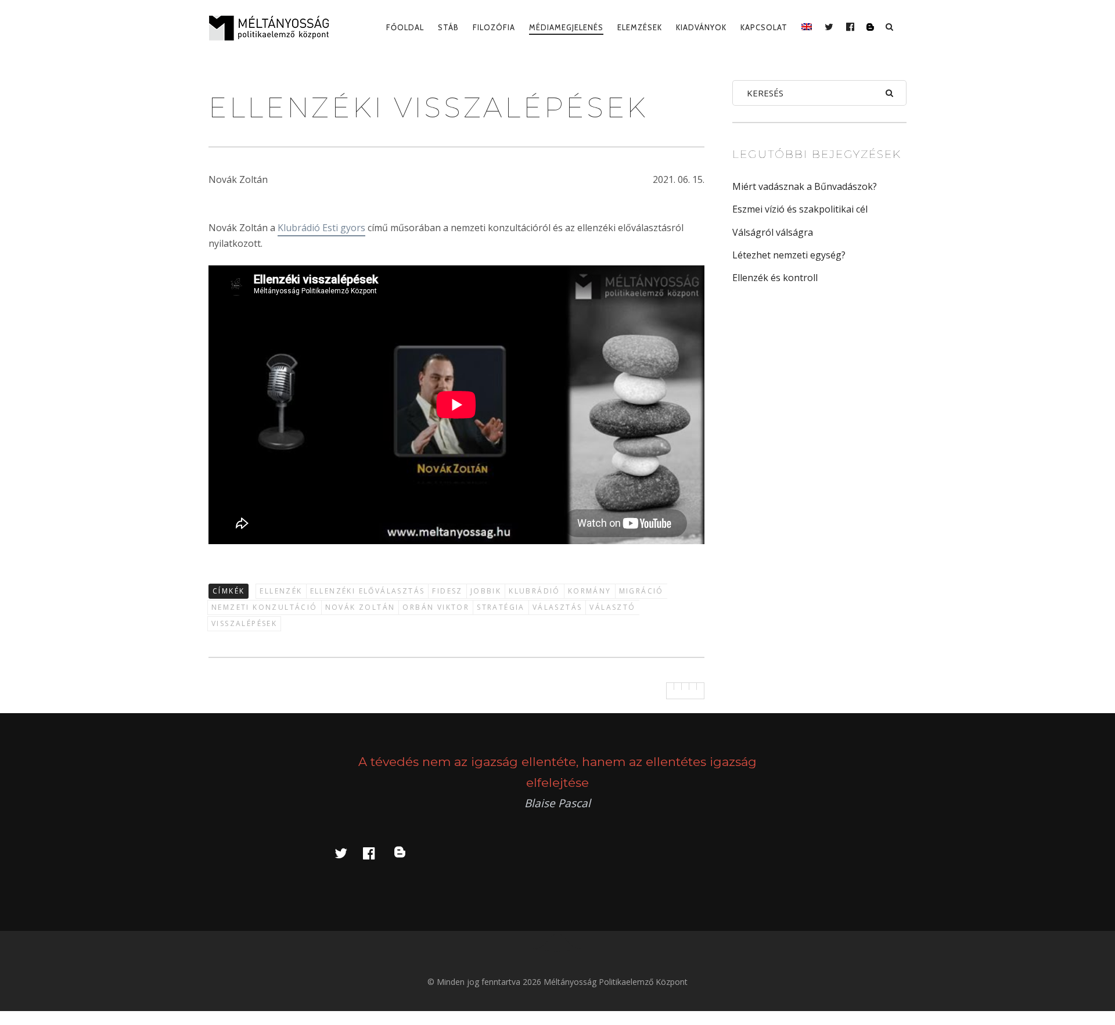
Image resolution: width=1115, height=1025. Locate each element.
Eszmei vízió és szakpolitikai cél (800, 209)
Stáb (448, 27)
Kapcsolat (763, 27)
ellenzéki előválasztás (367, 591)
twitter (348, 852)
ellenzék (281, 591)
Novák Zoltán (360, 607)
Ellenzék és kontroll (775, 277)
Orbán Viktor (435, 607)
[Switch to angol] (806, 27)
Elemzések (639, 27)
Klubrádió (534, 591)
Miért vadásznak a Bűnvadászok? (804, 186)
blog (406, 852)
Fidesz (447, 591)
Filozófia (494, 27)
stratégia (501, 607)
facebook (376, 852)
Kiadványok (701, 27)
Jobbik (485, 591)
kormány (590, 591)
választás (557, 607)
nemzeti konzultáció (264, 607)
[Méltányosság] (273, 28)
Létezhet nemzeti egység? (789, 255)
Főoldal (405, 27)
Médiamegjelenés (566, 27)
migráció (641, 591)
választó (612, 607)
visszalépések (244, 623)
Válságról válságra (772, 232)
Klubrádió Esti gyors (321, 227)
